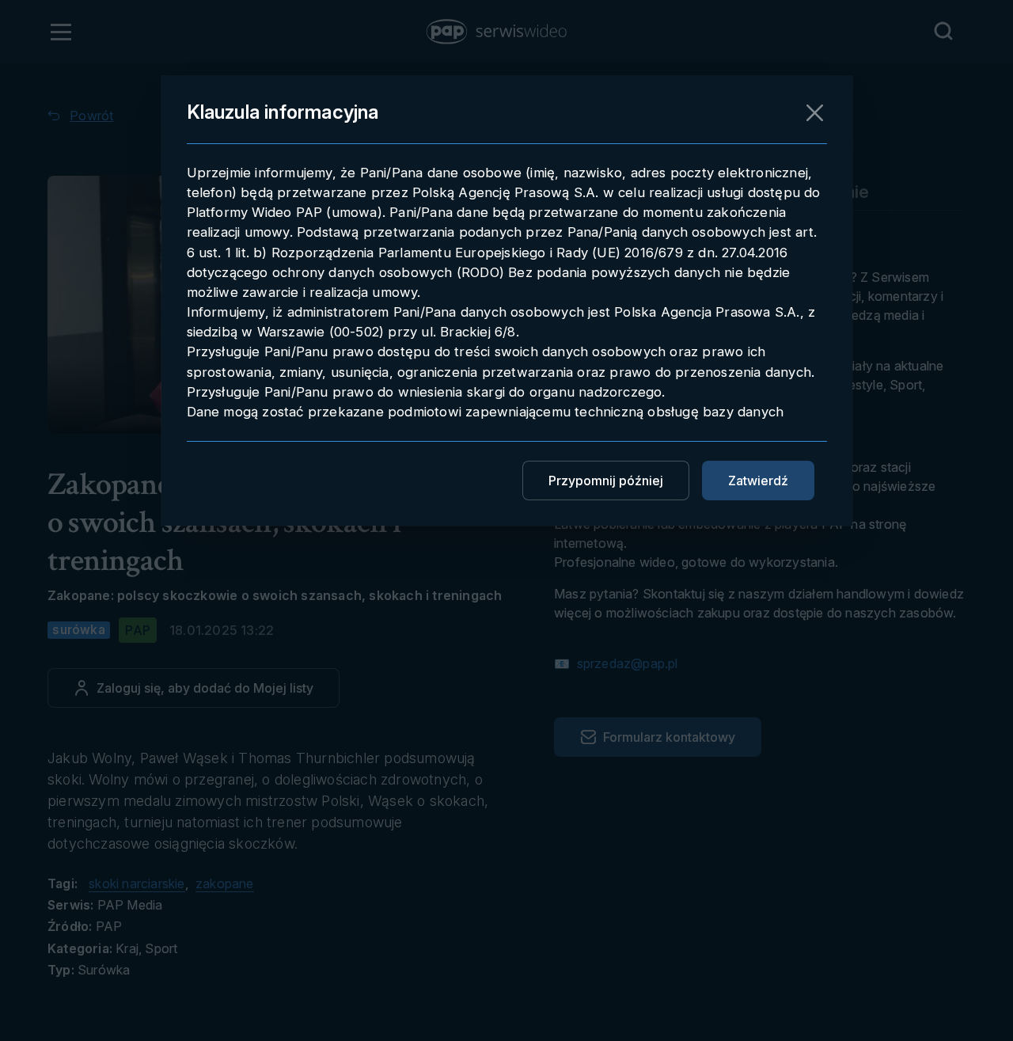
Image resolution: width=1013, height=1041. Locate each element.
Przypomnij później (605, 480)
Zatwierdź (758, 480)
